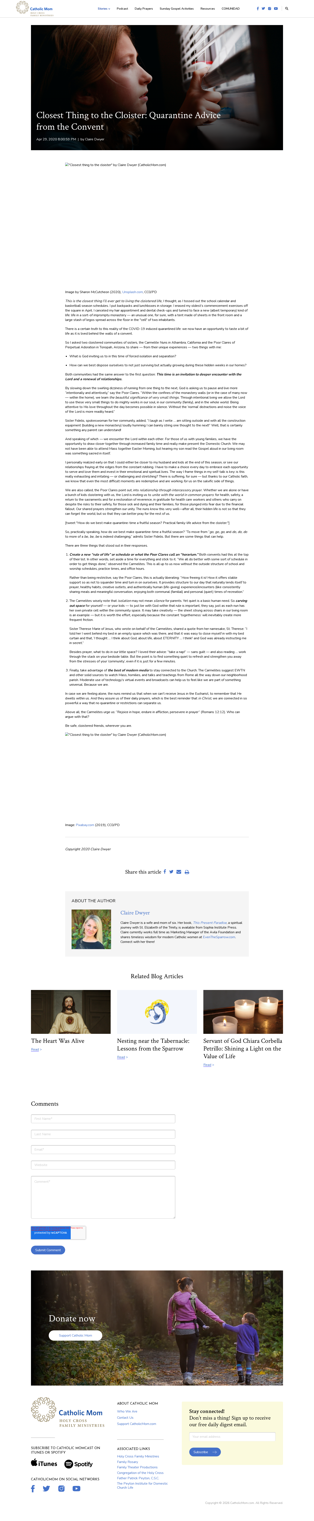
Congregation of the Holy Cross (140, 1473)
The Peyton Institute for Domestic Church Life (142, 1485)
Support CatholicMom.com (136, 1424)
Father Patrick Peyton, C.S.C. (138, 1478)
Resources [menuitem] (208, 9)
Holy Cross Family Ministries (138, 1456)
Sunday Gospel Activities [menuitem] (177, 9)
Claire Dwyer (94, 139)
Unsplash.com (132, 292)
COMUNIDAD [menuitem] (231, 9)
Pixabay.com (85, 825)
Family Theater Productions (137, 1467)
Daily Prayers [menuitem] (144, 9)
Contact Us (125, 1417)
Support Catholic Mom (75, 1335)
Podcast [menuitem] (122, 9)
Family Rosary (127, 1462)
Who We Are (127, 1411)
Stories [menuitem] (102, 9)
